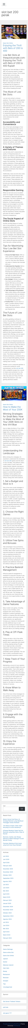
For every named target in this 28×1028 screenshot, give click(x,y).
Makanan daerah (8, 965)
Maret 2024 (6, 935)
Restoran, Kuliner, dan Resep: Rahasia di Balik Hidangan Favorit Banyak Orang (13, 838)
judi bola (5, 1007)
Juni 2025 (6, 887)
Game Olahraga (8, 949)
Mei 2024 (6, 928)
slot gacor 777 (7, 1013)
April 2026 (6, 862)
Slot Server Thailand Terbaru (11, 1001)
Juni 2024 (6, 925)
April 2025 (6, 894)
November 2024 (8, 909)
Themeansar (16, 1025)
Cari (4, 806)
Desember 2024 (8, 906)
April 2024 (6, 932)
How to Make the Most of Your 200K (12, 408)
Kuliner (5, 962)
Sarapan (5, 980)
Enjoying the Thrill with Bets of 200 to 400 (13, 48)
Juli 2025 (6, 884)
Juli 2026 (6, 856)
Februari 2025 (7, 900)
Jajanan (5, 958)
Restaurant (6, 974)
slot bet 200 (19, 368)
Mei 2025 (6, 891)
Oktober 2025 (7, 875)
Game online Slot (8, 952)
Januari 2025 (7, 903)
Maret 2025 (6, 897)
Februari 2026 (7, 865)
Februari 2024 (7, 938)
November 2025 (8, 872)
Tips (4, 984)
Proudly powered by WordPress (11, 1024)
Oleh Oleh (6, 968)
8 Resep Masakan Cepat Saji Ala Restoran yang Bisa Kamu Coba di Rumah (13, 832)
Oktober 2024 (7, 913)
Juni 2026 (6, 859)
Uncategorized (7, 987)
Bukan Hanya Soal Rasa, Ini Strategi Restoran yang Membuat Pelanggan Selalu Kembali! (13, 821)
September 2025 (8, 878)
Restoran (6, 977)
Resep (5, 971)
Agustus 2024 (7, 919)
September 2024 (8, 916)
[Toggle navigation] (3, 4)
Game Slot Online (8, 43)
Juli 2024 (6, 922)
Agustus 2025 (7, 881)
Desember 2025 (8, 869)
